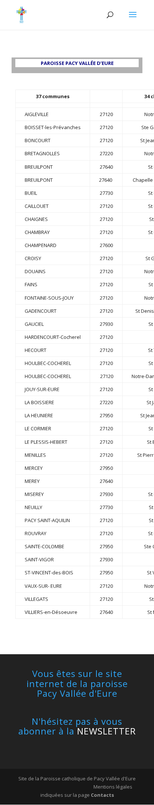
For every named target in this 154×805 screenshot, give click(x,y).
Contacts (102, 795)
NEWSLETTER (106, 731)
